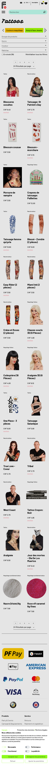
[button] (6, 730)
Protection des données (25, 730)
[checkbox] (4, 747)
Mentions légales (41, 730)
